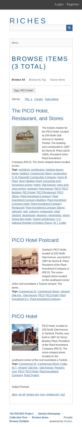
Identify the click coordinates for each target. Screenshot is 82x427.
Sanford (16, 215)
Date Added (51, 99)
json (42, 394)
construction (60, 173)
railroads (17, 211)
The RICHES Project (21, 413)
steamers (42, 215)
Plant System (31, 375)
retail (57, 211)
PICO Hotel (28, 192)
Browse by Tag (37, 79)
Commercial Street (41, 173)
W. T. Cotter (59, 222)
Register (73, 4)
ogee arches (19, 188)
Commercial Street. (49, 291)
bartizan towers (54, 169)
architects (24, 169)
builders (24, 173)
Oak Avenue (49, 184)
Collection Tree (18, 417)
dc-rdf (22, 394)
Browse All (18, 79)
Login (59, 4)
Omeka (68, 421)
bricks (15, 173)
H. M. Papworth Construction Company (34, 177)
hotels (37, 184)
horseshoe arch (52, 181)
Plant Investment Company (35, 196)
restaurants (46, 211)
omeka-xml (52, 394)
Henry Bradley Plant (30, 181)
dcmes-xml (32, 394)
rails (25, 211)
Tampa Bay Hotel (21, 219)
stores (66, 215)
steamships (54, 215)
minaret (65, 291)
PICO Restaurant (46, 192)
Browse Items (40, 417)
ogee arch (63, 184)
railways (34, 211)
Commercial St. (27, 291)
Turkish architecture (44, 219)
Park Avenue (46, 188)
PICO (57, 188)
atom (14, 394)
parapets (32, 188)
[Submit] (69, 28)
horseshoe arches (22, 184)
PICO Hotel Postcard (35, 240)
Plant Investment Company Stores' (45, 207)
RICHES (28, 20)
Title (27, 99)
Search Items (57, 79)
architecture (38, 169)
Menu (15, 42)
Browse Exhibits (19, 421)
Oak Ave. (17, 295)
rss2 (62, 394)
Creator (38, 99)
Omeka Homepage (49, 413)
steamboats (28, 215)
